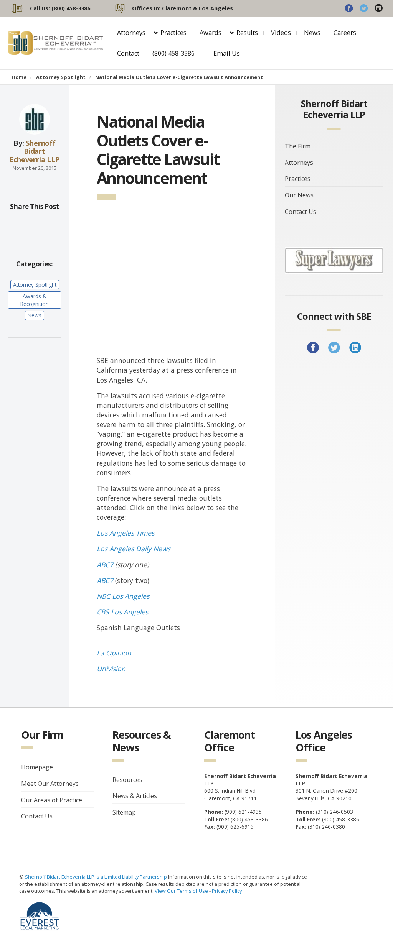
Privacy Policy (227, 890)
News (312, 32)
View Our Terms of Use (181, 890)
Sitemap (124, 812)
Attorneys (131, 32)
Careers (345, 32)
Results (247, 32)
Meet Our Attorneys (50, 783)
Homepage (37, 767)
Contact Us (300, 211)
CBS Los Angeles (122, 611)
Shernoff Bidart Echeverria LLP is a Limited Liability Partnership (96, 876)
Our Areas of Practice (51, 800)
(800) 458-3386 (173, 53)
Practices (173, 32)
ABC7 (105, 564)
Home (19, 77)
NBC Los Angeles (123, 596)
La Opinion (114, 652)
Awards (210, 32)
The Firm (297, 146)
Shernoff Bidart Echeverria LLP (34, 151)
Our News (299, 195)
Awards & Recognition (34, 299)
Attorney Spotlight (61, 77)
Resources (127, 779)
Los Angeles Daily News (133, 548)
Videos (281, 32)
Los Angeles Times (125, 532)
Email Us (226, 53)
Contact (128, 53)
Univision (111, 668)
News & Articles (134, 796)
